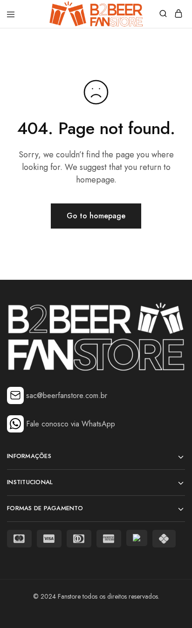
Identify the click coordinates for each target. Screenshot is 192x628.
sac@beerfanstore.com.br (66, 395)
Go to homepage (96, 215)
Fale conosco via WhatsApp (70, 424)
